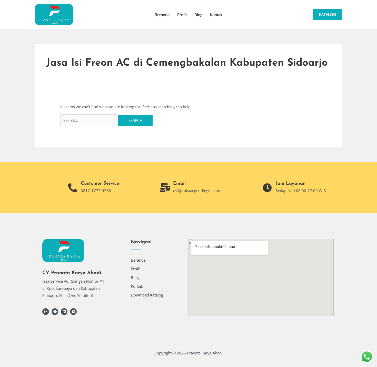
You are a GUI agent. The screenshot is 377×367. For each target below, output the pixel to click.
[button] (327, 14)
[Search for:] (89, 120)
